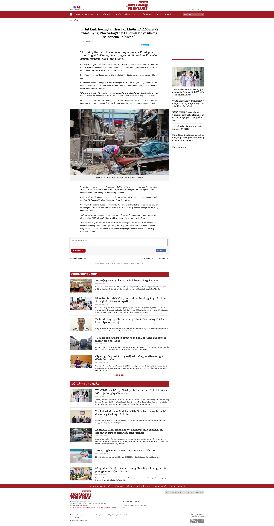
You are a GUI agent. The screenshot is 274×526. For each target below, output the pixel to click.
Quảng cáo (201, 10)
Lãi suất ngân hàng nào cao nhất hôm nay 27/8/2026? (125, 450)
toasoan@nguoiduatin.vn (79, 520)
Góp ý (194, 10)
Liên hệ (188, 10)
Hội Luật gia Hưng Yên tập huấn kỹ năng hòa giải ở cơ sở (127, 280)
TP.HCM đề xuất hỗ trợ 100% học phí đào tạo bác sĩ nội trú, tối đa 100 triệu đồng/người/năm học (188, 92)
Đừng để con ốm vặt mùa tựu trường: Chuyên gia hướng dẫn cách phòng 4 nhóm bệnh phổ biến (188, 138)
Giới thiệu (176, 492)
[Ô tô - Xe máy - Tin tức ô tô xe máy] (179, 147)
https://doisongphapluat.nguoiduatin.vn (81, 502)
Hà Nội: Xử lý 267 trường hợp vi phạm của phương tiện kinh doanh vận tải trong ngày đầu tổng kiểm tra (129, 431)
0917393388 (76, 517)
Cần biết (168, 14)
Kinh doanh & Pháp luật (88, 14)
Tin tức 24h (188, 492)
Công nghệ (147, 14)
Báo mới (199, 492)
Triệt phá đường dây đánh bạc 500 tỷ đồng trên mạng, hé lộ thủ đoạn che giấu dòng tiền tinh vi (188, 103)
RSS (167, 492)
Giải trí (127, 14)
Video (158, 14)
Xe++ (136, 14)
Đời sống (107, 14)
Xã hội (117, 14)
